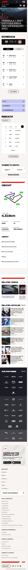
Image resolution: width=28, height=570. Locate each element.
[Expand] (23, 56)
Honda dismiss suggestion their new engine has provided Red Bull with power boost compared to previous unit (17, 359)
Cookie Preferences (6, 534)
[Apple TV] (7, 170)
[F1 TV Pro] (19, 170)
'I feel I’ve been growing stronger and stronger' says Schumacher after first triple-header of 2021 (17, 349)
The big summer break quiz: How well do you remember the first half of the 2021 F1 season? (17, 321)
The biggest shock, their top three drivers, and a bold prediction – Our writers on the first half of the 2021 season (17, 330)
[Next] (24, 282)
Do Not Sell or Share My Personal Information (12, 525)
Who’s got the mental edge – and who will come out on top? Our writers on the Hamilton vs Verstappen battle (17, 311)
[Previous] (21, 282)
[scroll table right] (22, 126)
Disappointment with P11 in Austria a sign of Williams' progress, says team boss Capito (17, 340)
